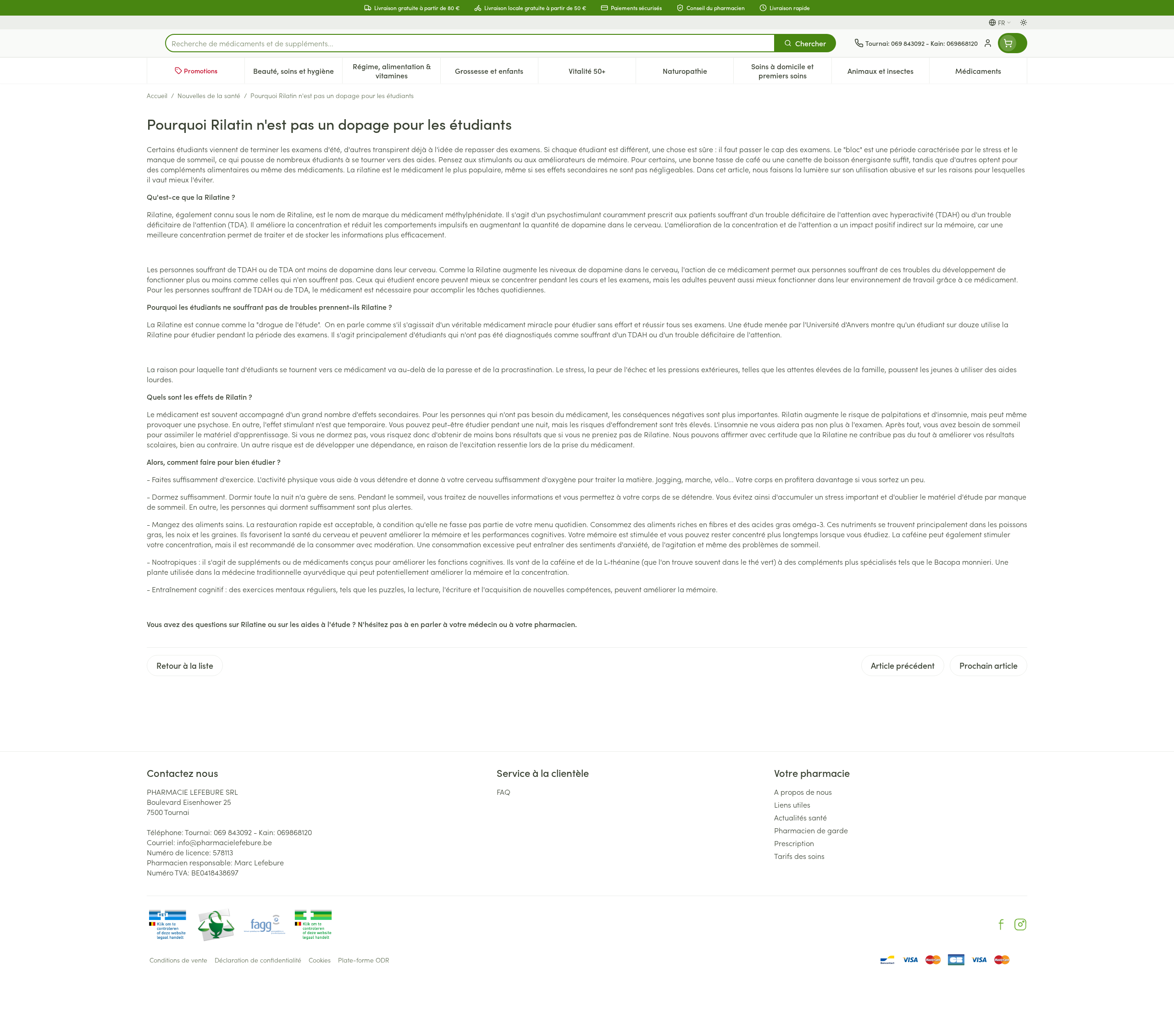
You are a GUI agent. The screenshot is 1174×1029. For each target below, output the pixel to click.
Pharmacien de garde (811, 830)
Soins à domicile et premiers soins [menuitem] (791, 70)
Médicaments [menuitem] (991, 73)
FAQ (503, 792)
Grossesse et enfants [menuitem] (496, 73)
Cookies (320, 959)
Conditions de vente (178, 959)
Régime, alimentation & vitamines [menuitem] (396, 70)
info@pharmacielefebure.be (224, 842)
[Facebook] (1001, 924)
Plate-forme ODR (363, 959)
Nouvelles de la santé (208, 95)
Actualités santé (800, 817)
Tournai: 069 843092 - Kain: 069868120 (248, 832)
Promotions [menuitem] (200, 70)
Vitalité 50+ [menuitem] (602, 73)
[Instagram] (1020, 924)
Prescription (794, 843)
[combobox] (470, 43)
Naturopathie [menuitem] (698, 73)
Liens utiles (792, 804)
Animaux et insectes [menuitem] (888, 73)
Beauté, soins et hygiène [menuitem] (297, 73)
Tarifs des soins (799, 856)
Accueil (157, 95)
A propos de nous (803, 792)
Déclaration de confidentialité (258, 959)
